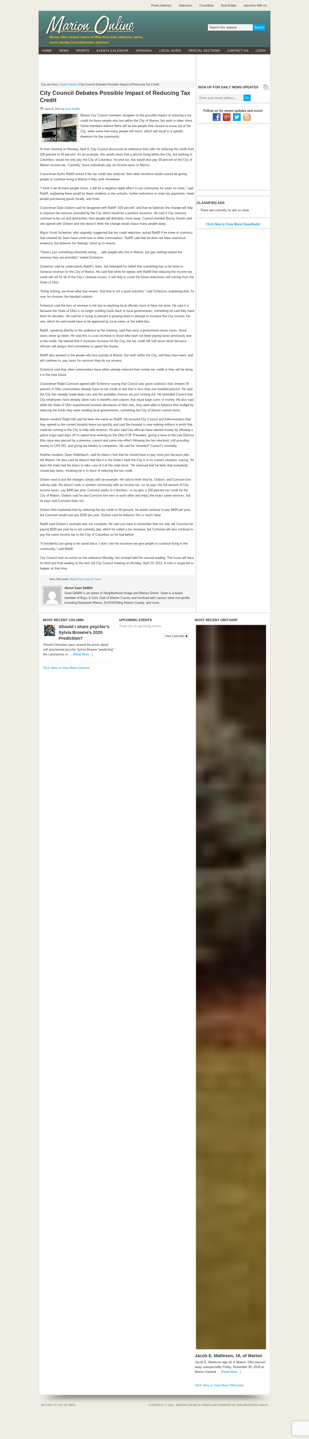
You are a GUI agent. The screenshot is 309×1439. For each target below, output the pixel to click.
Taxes (97, 579)
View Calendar (175, 636)
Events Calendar (113, 50)
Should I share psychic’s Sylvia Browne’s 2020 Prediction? (84, 632)
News (62, 50)
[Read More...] (83, 654)
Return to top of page (58, 1405)
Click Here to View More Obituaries (219, 1385)
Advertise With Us (255, 5)
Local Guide (168, 50)
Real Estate (228, 5)
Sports (80, 50)
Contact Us (236, 50)
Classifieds (206, 5)
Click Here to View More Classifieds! (233, 224)
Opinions (142, 50)
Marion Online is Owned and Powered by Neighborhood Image (222, 1405)
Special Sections (202, 50)
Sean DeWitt (72, 108)
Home (47, 50)
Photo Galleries (161, 5)
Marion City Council (81, 579)
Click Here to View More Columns (66, 668)
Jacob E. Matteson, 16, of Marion (228, 1355)
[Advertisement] (154, 65)
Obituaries (185, 5)
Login (261, 50)
